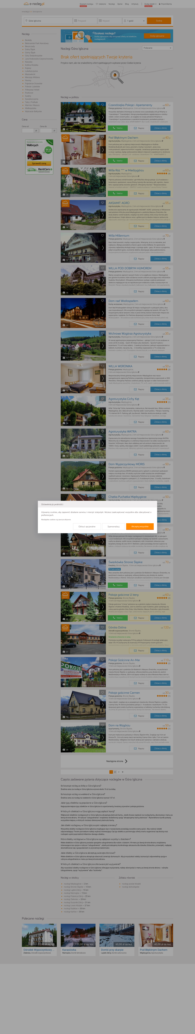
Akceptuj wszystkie (139, 526)
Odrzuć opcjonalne (87, 526)
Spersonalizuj (113, 526)
